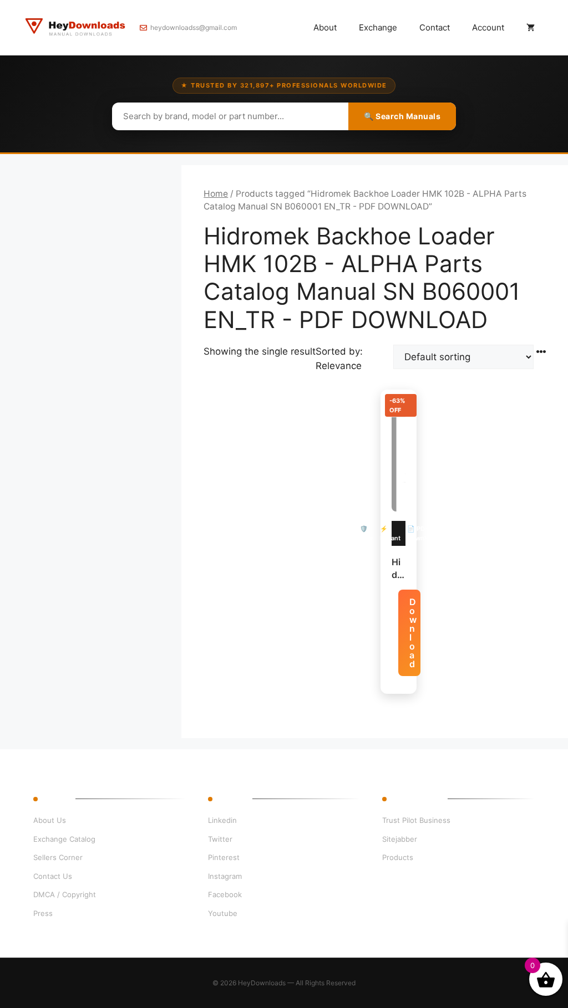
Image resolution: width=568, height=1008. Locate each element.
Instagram (225, 876)
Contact (434, 27)
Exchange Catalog (64, 839)
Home (216, 193)
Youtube (222, 913)
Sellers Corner (58, 857)
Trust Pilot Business (416, 820)
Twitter (220, 839)
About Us (49, 820)
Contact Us (52, 876)
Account (488, 27)
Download (413, 632)
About (325, 27)
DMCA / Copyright (64, 894)
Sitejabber (399, 839)
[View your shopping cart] (530, 27)
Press (43, 913)
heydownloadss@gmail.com (193, 27)
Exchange (378, 27)
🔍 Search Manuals (402, 116)
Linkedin (222, 820)
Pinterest (224, 857)
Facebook (225, 894)
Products (397, 857)
